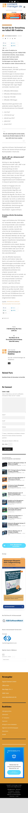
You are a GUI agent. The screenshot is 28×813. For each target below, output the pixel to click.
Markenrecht (6, 318)
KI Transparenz (5, 717)
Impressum (4, 721)
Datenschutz (5, 714)
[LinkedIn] (12, 1)
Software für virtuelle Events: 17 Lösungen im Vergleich (15, 516)
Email (3, 421)
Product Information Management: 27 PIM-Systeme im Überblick (16, 478)
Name (4, 414)
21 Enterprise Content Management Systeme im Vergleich (16, 485)
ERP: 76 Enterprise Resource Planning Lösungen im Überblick (16, 470)
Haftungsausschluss (6, 711)
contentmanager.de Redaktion (11, 36)
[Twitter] (15, 1)
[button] (6, 43)
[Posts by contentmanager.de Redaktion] (3, 36)
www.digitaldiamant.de (9, 697)
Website (4, 427)
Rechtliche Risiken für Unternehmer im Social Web (13, 377)
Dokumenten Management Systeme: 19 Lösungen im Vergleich (16, 523)
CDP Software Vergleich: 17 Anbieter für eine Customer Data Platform (17, 508)
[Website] (9, 363)
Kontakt (4, 734)
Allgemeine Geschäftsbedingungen (10, 727)
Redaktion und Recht (7, 25)
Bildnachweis (5, 731)
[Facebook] (10, 1)
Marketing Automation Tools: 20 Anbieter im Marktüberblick (15, 493)
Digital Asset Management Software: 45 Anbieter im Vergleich (17, 463)
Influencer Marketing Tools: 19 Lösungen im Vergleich (15, 531)
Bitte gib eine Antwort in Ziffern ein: (10, 441)
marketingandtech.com (9, 643)
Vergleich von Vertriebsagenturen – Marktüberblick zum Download (16, 501)
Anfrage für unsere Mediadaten (9, 724)
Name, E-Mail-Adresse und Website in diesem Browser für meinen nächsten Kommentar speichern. (13, 435)
